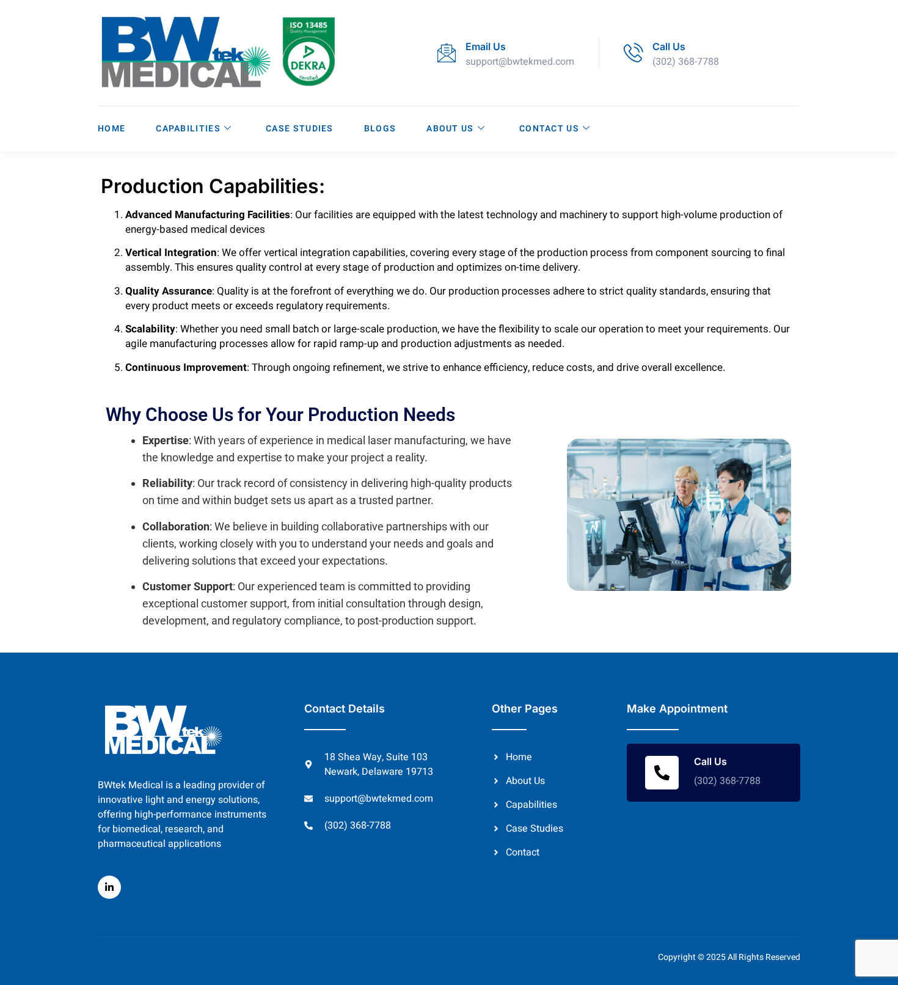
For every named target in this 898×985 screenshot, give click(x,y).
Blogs (380, 128)
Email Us (485, 46)
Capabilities (188, 128)
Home (111, 128)
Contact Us (549, 128)
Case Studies (300, 128)
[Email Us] (446, 52)
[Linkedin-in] (109, 887)
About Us (449, 128)
